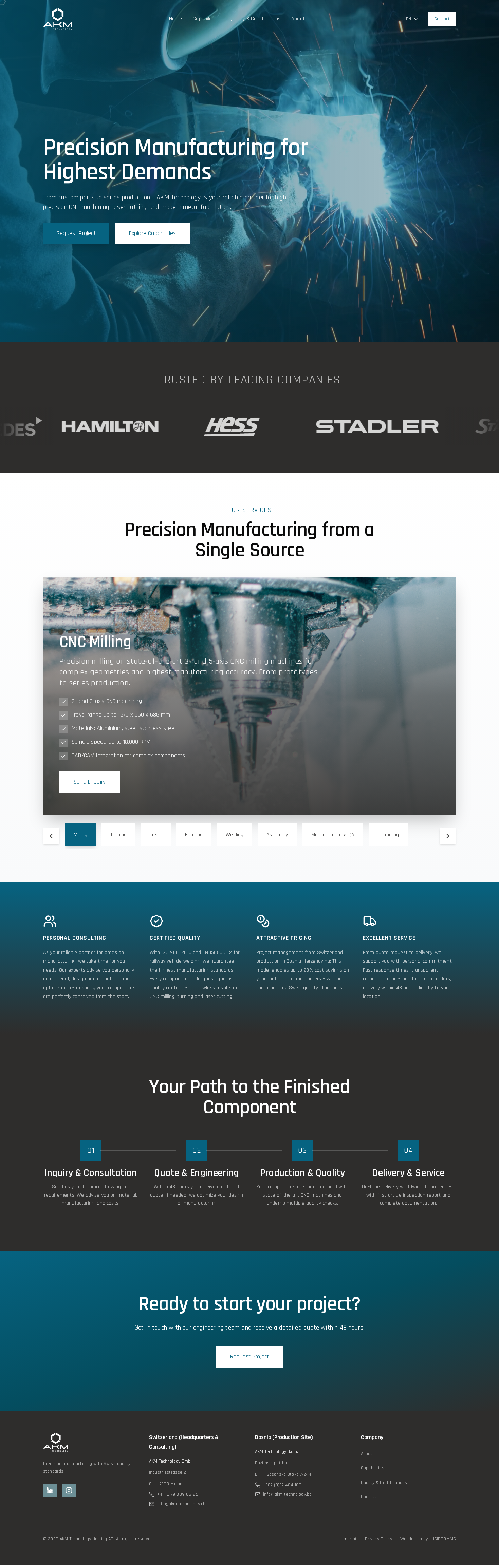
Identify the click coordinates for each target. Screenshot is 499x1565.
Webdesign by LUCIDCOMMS (428, 1539)
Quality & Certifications (254, 18)
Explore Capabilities (152, 233)
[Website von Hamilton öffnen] (76, 426)
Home (175, 18)
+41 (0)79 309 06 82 (177, 1494)
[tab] (80, 834)
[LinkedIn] (50, 1490)
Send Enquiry (90, 782)
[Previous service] (51, 836)
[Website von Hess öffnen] (197, 426)
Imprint (350, 1539)
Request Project (76, 233)
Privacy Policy (378, 1539)
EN (408, 19)
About (298, 18)
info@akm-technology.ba (287, 1494)
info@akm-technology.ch (181, 1504)
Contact (442, 19)
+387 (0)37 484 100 (282, 1485)
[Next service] (448, 836)
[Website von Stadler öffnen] (342, 426)
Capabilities (206, 18)
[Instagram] (69, 1490)
